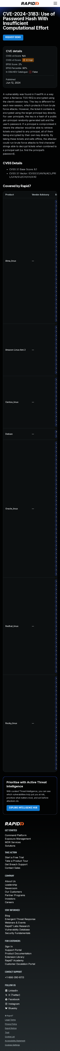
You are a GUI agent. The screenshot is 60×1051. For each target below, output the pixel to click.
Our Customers (13, 891)
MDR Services (13, 842)
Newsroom (11, 888)
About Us (10, 881)
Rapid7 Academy (14, 960)
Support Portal (13, 950)
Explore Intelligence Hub (23, 808)
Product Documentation (18, 953)
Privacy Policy (11, 1024)
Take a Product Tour (16, 860)
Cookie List (10, 1037)
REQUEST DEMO (13, 37)
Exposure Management (18, 838)
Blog (7, 915)
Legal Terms (10, 1020)
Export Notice (11, 1028)
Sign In (9, 946)
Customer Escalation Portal (20, 963)
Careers (9, 902)
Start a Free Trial (14, 857)
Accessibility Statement (15, 1041)
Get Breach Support (16, 864)
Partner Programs (15, 895)
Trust (7, 1032)
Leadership (11, 884)
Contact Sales (12, 867)
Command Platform (16, 835)
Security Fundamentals (17, 933)
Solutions (10, 845)
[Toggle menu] (55, 3)
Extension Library (14, 956)
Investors (10, 898)
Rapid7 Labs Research (17, 926)
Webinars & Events (15, 922)
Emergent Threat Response (20, 919)
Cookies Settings (12, 1045)
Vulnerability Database (17, 929)
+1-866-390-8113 (14, 977)
